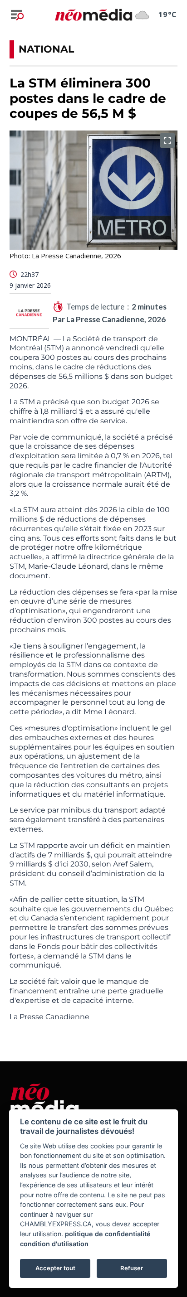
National (46, 49)
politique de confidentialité (108, 1234)
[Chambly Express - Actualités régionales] (93, 14)
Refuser (131, 1268)
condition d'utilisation (54, 1244)
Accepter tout (55, 1268)
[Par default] (45, 1098)
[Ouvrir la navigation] (17, 15)
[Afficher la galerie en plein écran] (167, 140)
